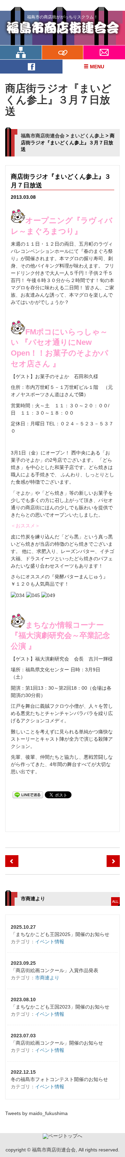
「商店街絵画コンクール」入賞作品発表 (54, 970)
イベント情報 (49, 941)
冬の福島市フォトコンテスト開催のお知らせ (59, 1079)
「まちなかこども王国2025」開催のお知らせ (60, 934)
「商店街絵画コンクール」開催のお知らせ (57, 1043)
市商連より (47, 977)
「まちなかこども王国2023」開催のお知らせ (60, 1007)
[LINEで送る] (27, 794)
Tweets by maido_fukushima (36, 1113)
